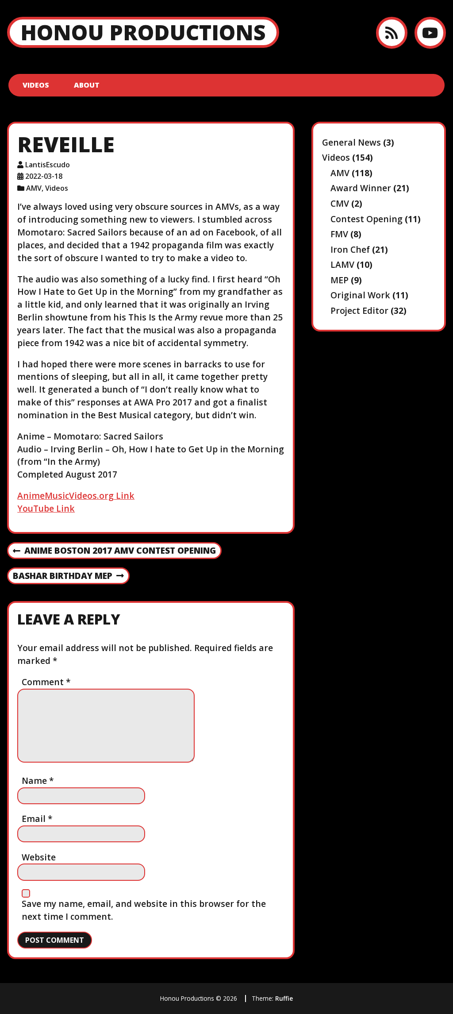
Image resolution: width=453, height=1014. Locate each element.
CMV (339, 203)
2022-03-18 (43, 176)
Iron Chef (350, 249)
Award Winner (360, 188)
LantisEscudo (47, 165)
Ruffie (284, 998)
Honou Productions (143, 32)
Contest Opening (366, 219)
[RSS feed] (391, 32)
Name (38, 781)
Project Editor (359, 310)
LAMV (342, 264)
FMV (339, 234)
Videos (36, 85)
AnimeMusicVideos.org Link (75, 495)
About (87, 85)
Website (39, 857)
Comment (46, 682)
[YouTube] (430, 32)
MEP (339, 280)
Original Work (360, 295)
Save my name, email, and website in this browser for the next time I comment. (144, 910)
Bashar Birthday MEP (62, 576)
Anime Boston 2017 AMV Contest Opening (114, 551)
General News (351, 142)
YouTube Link (46, 508)
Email (37, 819)
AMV (34, 188)
